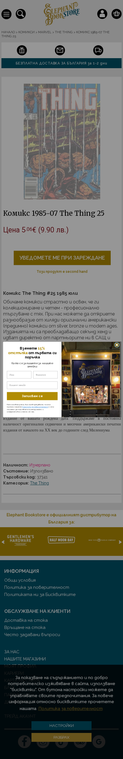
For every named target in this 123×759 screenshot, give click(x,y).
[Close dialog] (117, 345)
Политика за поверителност (35, 407)
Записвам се (32, 396)
